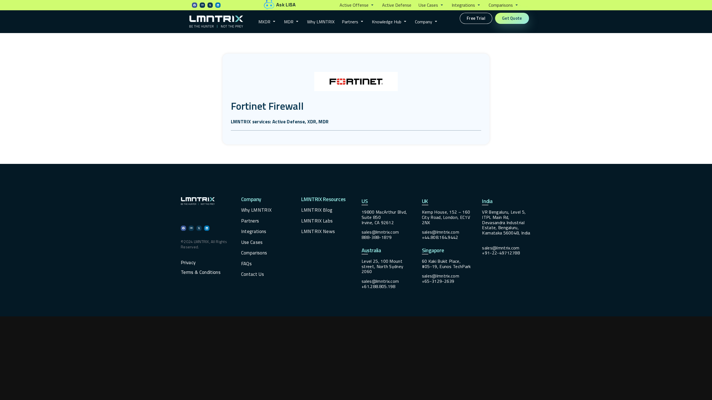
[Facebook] (194, 5)
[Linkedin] (218, 5)
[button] (357, 5)
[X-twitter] (210, 5)
